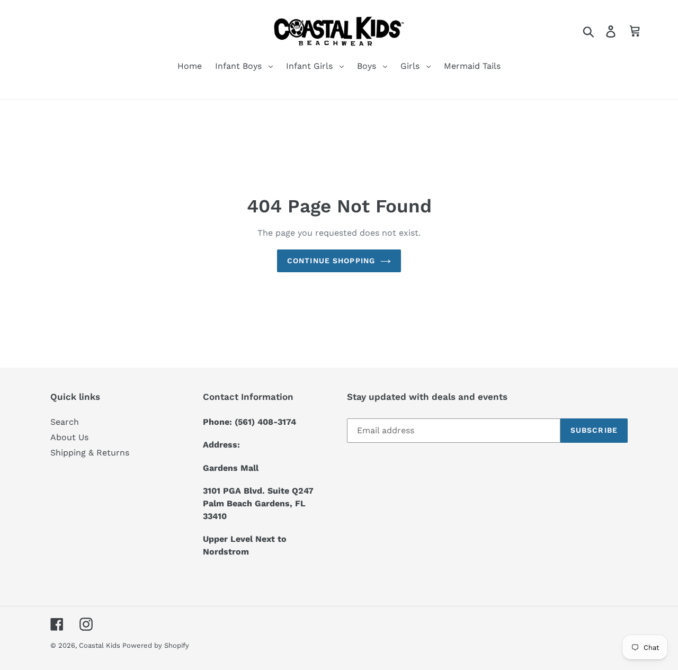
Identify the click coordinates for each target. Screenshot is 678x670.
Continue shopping (331, 260)
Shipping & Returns (89, 453)
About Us (69, 437)
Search (64, 422)
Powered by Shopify (155, 645)
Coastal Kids (100, 645)
